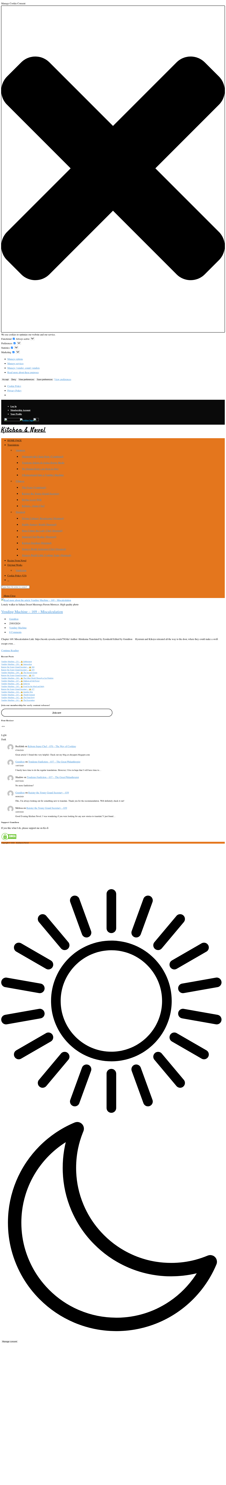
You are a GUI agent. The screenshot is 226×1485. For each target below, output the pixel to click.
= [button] (4, 726)
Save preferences (45, 379)
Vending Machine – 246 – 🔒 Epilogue (15, 683)
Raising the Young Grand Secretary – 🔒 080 (17, 667)
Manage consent (9, 1341)
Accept (5, 379)
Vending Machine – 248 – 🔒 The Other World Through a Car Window (27, 678)
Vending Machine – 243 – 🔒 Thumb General (18, 694)
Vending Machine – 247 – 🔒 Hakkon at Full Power (20, 681)
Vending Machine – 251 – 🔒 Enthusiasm (16, 661)
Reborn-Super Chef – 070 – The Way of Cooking (52, 746)
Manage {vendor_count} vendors (23, 367)
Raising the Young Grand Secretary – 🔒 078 (17, 675)
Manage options (15, 359)
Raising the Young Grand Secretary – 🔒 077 (17, 689)
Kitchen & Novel (23, 430)
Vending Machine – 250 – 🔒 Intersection (16, 664)
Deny (13, 379)
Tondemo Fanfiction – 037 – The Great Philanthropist (54, 761)
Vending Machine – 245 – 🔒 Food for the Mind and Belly (22, 686)
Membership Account (20, 410)
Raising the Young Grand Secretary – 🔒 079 (17, 669)
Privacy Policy (14, 390)
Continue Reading (11, 650)
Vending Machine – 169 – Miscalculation (32, 611)
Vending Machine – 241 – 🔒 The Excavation (18, 700)
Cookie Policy (14, 386)
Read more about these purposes (23, 372)
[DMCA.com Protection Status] (9, 839)
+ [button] (2, 726)
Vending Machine (18, 627)
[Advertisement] (113, 866)
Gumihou (13, 618)
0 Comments (15, 632)
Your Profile (16, 414)
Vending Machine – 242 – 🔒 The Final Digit (17, 697)
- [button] (1, 726)
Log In (13, 406)
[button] (113, 169)
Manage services (15, 363)
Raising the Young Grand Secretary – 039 (48, 792)
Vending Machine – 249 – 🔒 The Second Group (19, 672)
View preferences (26, 379)
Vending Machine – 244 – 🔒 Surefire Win (17, 692)
